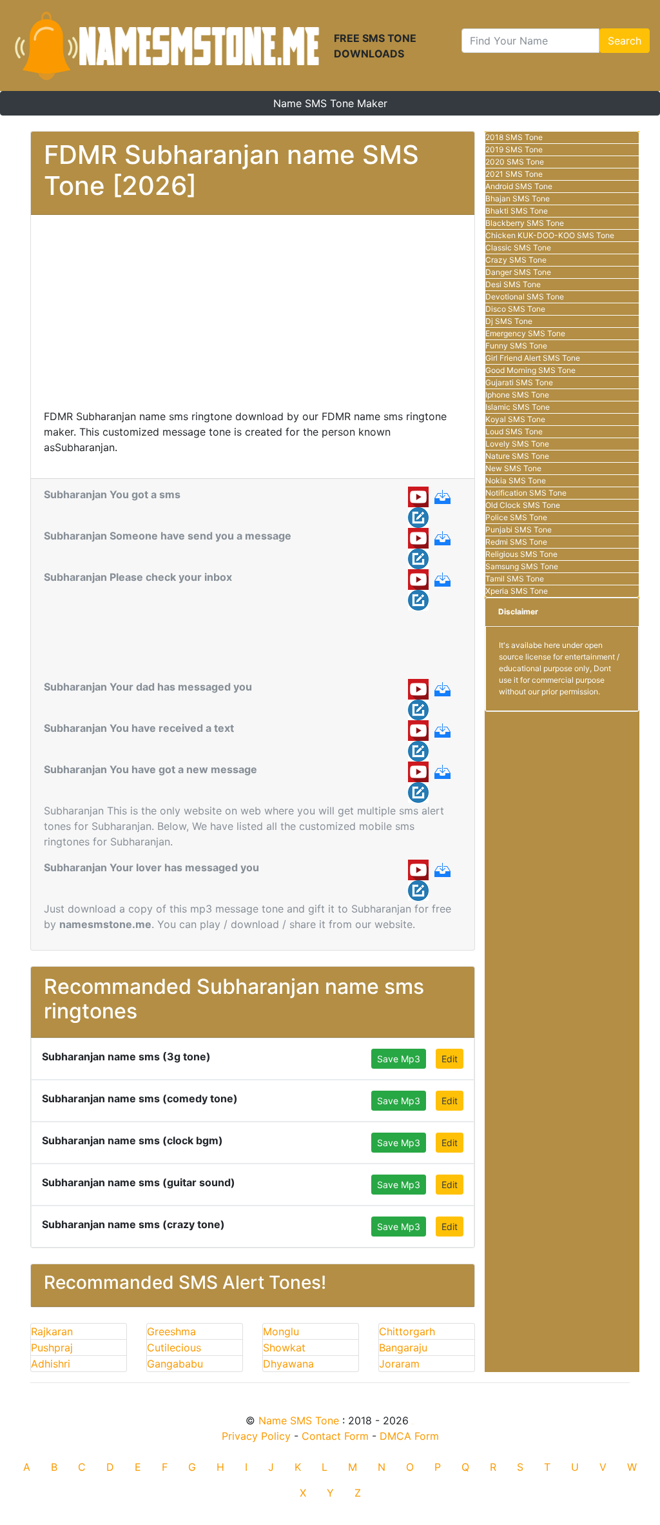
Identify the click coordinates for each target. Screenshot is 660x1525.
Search (624, 40)
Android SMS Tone (518, 186)
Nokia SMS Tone (515, 480)
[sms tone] (167, 45)
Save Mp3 (398, 1058)
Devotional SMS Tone (524, 296)
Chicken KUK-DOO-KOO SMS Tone (549, 235)
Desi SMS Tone (513, 284)
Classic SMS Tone (518, 247)
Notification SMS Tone (526, 493)
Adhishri (50, 1363)
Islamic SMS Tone (517, 407)
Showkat (284, 1347)
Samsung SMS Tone (521, 566)
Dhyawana (288, 1363)
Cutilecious (174, 1347)
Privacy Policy (256, 1435)
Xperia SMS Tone (516, 591)
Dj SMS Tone (508, 321)
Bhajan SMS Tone (517, 198)
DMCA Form (409, 1435)
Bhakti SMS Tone (516, 211)
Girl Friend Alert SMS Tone (532, 358)
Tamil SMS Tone (514, 578)
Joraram (399, 1363)
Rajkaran (52, 1331)
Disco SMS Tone (515, 309)
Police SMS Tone (516, 517)
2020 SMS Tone (514, 162)
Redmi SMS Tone (516, 542)
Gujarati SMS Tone (519, 382)
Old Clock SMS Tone (522, 505)
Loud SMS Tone (514, 431)
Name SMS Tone (298, 1420)
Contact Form (335, 1435)
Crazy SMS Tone (516, 260)
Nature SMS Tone (517, 456)
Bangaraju (403, 1347)
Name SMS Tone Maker (330, 103)
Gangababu (175, 1363)
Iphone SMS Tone (517, 394)
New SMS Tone (513, 468)
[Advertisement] (252, 318)
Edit (450, 1058)
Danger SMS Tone (518, 272)
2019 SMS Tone (514, 149)
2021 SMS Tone (514, 174)
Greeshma (171, 1331)
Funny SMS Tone (516, 345)
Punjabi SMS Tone (518, 529)
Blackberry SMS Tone (524, 223)
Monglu (281, 1331)
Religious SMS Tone (521, 554)
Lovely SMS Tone (517, 444)
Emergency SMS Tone (525, 333)
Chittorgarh (407, 1331)
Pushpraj (52, 1347)
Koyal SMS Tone (515, 419)
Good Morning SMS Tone (530, 370)
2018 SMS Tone (514, 137)
